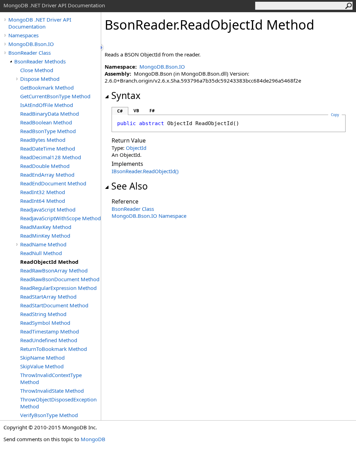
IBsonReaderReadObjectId (145, 171)
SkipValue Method (42, 366)
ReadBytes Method (42, 139)
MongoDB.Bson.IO (31, 43)
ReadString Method (43, 313)
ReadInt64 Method (42, 200)
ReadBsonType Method (48, 131)
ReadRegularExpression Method (58, 287)
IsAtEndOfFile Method (46, 104)
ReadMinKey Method (45, 235)
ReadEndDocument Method (53, 183)
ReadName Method (43, 244)
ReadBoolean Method (46, 122)
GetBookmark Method (47, 87)
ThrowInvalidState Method (52, 390)
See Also (129, 186)
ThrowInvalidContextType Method (51, 378)
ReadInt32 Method (42, 192)
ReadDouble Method (45, 165)
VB (136, 111)
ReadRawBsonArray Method (54, 270)
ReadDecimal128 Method (50, 157)
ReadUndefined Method (48, 340)
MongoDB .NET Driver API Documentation (39, 23)
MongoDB (93, 439)
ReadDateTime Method (47, 148)
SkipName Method (42, 357)
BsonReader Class (29, 52)
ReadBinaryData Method (49, 113)
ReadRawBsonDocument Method (59, 279)
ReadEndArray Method (47, 174)
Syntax (125, 95)
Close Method (36, 70)
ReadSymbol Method (45, 322)
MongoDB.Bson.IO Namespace (149, 215)
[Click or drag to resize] (102, 48)
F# (152, 111)
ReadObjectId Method (49, 261)
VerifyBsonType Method (49, 415)
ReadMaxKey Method (45, 226)
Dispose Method (39, 78)
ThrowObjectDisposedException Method (58, 403)
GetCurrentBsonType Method (55, 96)
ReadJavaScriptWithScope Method (60, 218)
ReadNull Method (41, 252)
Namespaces (23, 35)
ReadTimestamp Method (49, 331)
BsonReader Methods (40, 61)
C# (120, 111)
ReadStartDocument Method (54, 305)
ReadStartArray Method (48, 296)
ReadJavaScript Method (47, 209)
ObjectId (136, 147)
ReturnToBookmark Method (53, 348)
